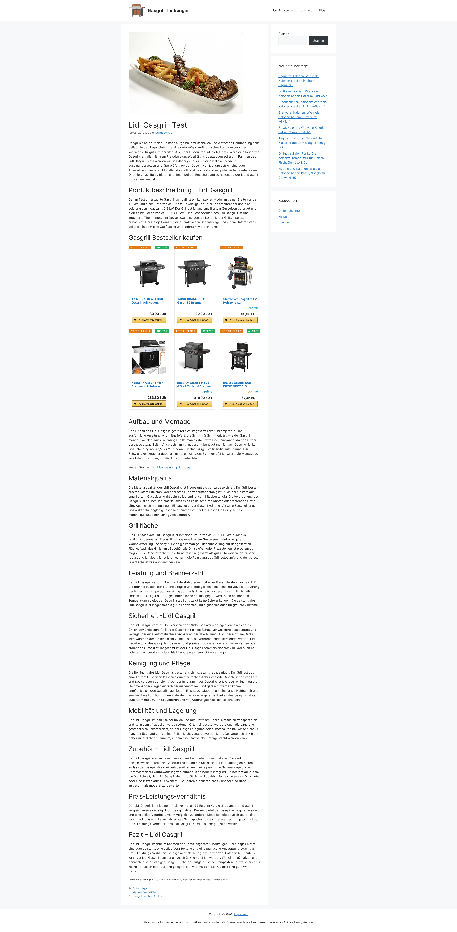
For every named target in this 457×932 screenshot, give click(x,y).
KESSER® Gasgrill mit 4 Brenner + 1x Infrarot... (148, 384)
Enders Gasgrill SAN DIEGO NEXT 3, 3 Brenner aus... (237, 384)
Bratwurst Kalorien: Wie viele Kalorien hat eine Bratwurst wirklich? (299, 117)
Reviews (284, 223)
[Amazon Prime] (253, 308)
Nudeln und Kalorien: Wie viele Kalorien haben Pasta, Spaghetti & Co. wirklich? (303, 173)
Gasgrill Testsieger (168, 10)
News (282, 217)
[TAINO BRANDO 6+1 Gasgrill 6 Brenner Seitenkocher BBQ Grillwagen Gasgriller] (194, 273)
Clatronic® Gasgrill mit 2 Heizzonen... (240, 300)
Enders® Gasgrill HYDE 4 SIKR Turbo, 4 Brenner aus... (194, 384)
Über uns (306, 10)
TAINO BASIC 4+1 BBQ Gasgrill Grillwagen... (147, 300)
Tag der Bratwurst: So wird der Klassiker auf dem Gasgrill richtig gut (301, 143)
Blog (322, 10)
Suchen (283, 33)
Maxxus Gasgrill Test (145, 892)
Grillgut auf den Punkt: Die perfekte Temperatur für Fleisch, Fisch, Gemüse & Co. (301, 158)
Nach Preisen (280, 10)
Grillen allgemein (142, 888)
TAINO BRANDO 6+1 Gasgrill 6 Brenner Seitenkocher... (191, 300)
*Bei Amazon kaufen (150, 319)
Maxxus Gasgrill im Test (174, 467)
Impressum (241, 914)
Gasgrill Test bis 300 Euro (148, 896)
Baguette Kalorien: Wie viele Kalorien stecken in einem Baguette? (298, 80)
